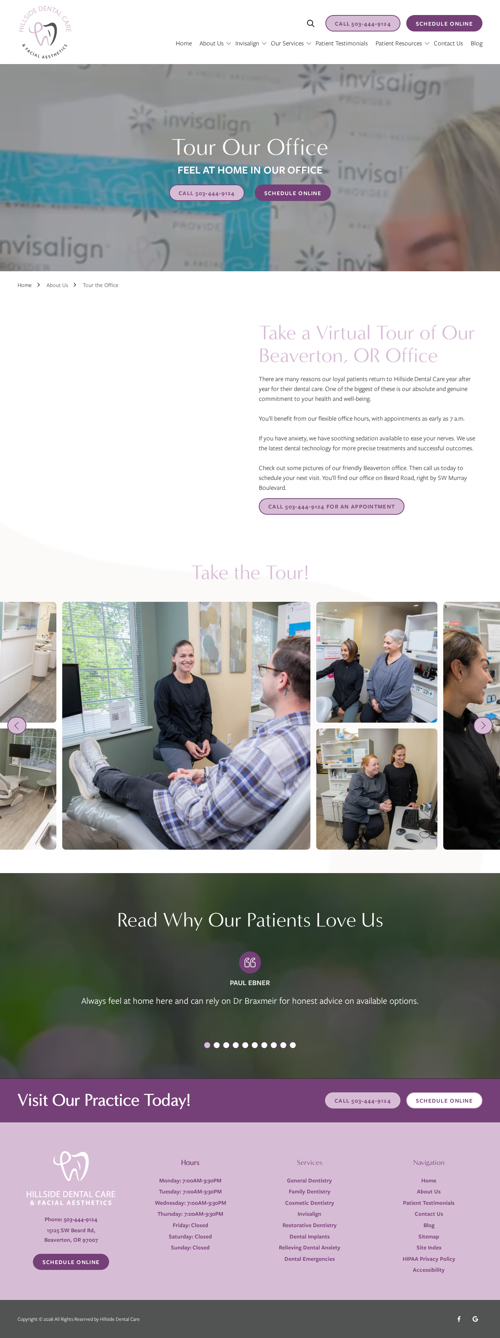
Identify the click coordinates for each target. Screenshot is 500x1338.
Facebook (459, 1319)
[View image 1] (186, 726)
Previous (16, 725)
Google (475, 1319)
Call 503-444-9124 (363, 1100)
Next (483, 725)
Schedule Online (444, 23)
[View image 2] (376, 662)
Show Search (311, 23)
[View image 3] (376, 789)
